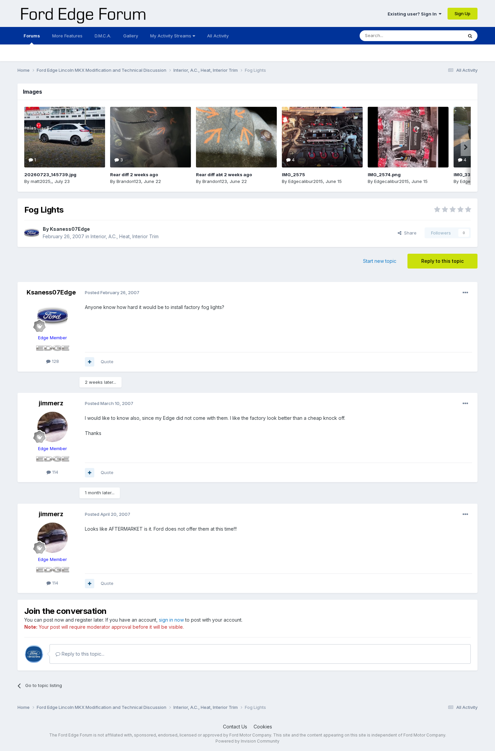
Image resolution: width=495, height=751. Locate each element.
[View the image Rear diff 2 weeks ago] (150, 137)
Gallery (130, 35)
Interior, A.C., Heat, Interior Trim (125, 236)
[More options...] (465, 293)
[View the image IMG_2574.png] (408, 137)
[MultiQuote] (89, 362)
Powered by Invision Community (247, 741)
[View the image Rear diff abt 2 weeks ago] (236, 137)
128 (55, 361)
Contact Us (235, 726)
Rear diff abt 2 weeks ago (224, 174)
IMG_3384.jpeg (471, 174)
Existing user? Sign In (413, 14)
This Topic (443, 35)
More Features (67, 35)
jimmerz (51, 403)
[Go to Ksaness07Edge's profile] (31, 232)
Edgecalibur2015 (305, 181)
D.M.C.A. (103, 35)
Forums (32, 35)
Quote (107, 361)
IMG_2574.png (384, 174)
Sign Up (462, 13)
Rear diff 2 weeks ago (134, 174)
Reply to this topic (442, 261)
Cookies (263, 726)
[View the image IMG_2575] (322, 137)
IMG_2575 (293, 174)
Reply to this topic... (82, 654)
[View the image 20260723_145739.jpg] (64, 137)
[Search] (470, 35)
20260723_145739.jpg (50, 174)
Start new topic (379, 261)
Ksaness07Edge (70, 229)
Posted (112, 292)
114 (54, 472)
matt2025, (41, 181)
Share (409, 233)
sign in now (171, 620)
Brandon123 (129, 181)
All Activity (218, 35)
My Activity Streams (171, 35)
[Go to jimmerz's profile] (52, 427)
